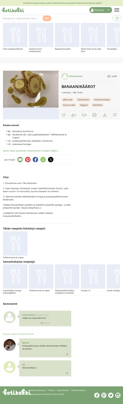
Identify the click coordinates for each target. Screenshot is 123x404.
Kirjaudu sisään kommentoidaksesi (18, 334)
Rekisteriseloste (78, 390)
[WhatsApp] (43, 159)
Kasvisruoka (69, 105)
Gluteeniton (83, 99)
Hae (47, 18)
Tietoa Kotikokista (38, 390)
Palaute (51, 390)
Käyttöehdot (63, 390)
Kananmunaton (102, 99)
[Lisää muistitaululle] (63, 115)
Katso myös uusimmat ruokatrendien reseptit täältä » (30, 150)
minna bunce (75, 76)
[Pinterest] (27, 159)
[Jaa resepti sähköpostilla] (20, 159)
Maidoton (97, 105)
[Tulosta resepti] (94, 115)
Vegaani (84, 105)
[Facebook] (35, 159)
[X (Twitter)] (50, 159)
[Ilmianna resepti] (115, 115)
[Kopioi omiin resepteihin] (104, 115)
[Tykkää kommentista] (67, 353)
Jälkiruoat (67, 99)
